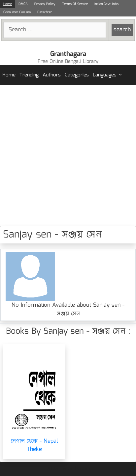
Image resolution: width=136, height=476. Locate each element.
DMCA (23, 4)
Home (7, 4)
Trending (29, 75)
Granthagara (68, 54)
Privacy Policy (44, 4)
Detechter (44, 12)
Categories (77, 75)
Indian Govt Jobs (106, 4)
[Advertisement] (68, 155)
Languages (105, 75)
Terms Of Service (75, 4)
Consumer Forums (17, 12)
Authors (52, 75)
